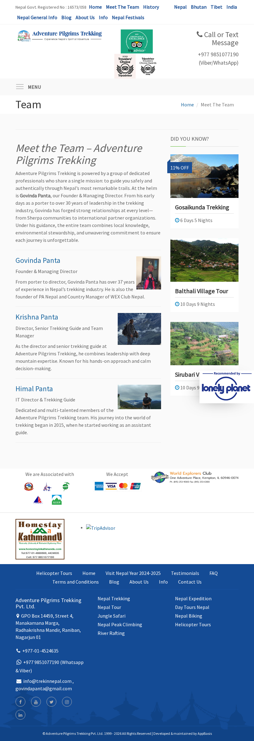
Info (103, 17)
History (151, 7)
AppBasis (205, 733)
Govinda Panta (37, 260)
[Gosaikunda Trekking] (204, 176)
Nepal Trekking (114, 598)
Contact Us (190, 582)
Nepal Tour (109, 607)
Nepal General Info (37, 17)
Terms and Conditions (75, 582)
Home (95, 7)
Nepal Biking (188, 616)
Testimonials (185, 573)
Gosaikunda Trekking (202, 207)
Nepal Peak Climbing (120, 624)
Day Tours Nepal (192, 607)
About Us (85, 17)
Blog (66, 17)
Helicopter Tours (54, 573)
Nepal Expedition (193, 598)
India (231, 7)
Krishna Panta (36, 317)
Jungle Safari (111, 616)
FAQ (213, 573)
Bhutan (199, 7)
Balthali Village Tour (201, 291)
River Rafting (111, 633)
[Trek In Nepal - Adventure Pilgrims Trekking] (59, 35)
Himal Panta (34, 388)
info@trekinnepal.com (47, 681)
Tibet (216, 7)
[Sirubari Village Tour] (204, 344)
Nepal (180, 7)
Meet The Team (122, 7)
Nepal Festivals (128, 17)
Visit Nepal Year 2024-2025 (133, 573)
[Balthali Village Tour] (204, 260)
